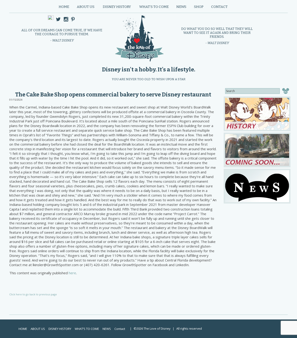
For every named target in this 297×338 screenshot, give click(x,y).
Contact (219, 7)
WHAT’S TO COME (154, 7)
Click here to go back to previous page (33, 294)
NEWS (181, 7)
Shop (198, 7)
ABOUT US (85, 7)
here (72, 273)
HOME (64, 7)
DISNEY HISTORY (117, 7)
